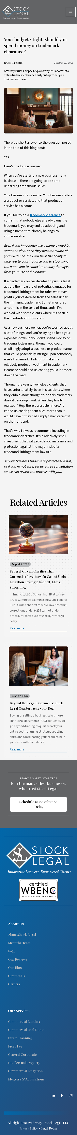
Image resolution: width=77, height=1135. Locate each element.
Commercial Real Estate (26, 1029)
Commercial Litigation (25, 1070)
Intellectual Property (24, 1062)
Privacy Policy (29, 1128)
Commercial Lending (24, 1021)
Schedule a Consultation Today (38, 804)
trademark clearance (45, 215)
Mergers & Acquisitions (26, 1079)
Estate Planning (20, 1038)
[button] (71, 12)
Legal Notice (49, 1128)
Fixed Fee (15, 1046)
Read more (17, 628)
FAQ (11, 951)
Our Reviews (17, 959)
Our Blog (15, 967)
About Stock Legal (22, 934)
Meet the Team (19, 942)
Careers (14, 984)
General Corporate (22, 1054)
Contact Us (16, 975)
